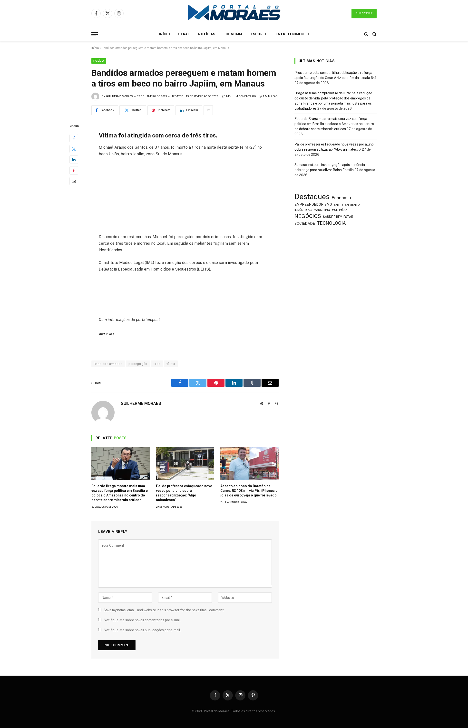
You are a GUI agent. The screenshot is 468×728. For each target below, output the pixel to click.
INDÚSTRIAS (303, 210)
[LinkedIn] (73, 160)
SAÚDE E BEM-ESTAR (338, 217)
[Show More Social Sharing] (208, 110)
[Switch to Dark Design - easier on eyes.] (366, 34)
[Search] (374, 34)
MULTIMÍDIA (339, 209)
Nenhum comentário (241, 96)
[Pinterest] (73, 170)
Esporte (259, 34)
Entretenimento (292, 34)
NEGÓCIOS (307, 216)
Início (164, 34)
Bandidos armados (108, 364)
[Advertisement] (185, 197)
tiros (157, 364)
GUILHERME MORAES (119, 96)
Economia (233, 34)
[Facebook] (73, 138)
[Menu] (94, 34)
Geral (184, 34)
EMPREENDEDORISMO (313, 204)
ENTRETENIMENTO (347, 204)
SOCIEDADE (304, 223)
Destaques (312, 196)
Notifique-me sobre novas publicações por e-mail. (142, 630)
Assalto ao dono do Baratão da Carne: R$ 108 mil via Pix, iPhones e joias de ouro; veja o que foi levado (248, 490)
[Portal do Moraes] (234, 13)
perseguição (137, 364)
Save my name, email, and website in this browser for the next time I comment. (164, 610)
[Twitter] (73, 149)
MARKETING (322, 209)
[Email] (73, 181)
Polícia (98, 60)
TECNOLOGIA (331, 223)
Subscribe (364, 13)
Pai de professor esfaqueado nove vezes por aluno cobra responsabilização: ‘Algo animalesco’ (184, 493)
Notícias (206, 34)
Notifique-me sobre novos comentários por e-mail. (142, 620)
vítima (170, 364)
